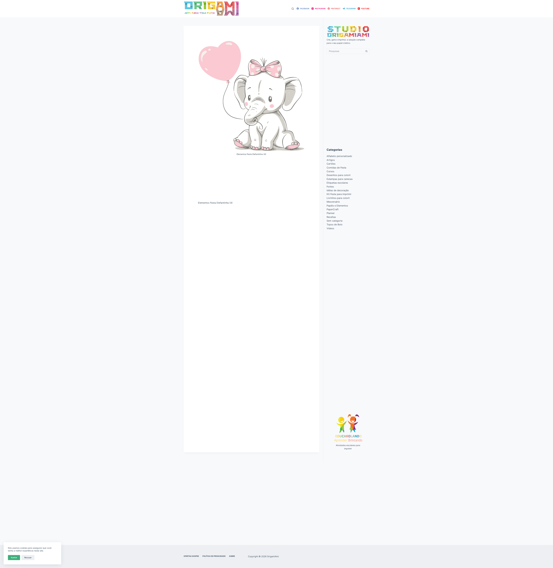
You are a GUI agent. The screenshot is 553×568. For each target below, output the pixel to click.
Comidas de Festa (336, 167)
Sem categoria (334, 220)
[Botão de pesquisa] (366, 51)
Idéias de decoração (338, 190)
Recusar (28, 557)
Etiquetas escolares (337, 182)
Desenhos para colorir (339, 175)
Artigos (331, 160)
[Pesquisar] (293, 9)
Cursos (330, 171)
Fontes (330, 186)
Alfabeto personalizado (339, 156)
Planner (331, 213)
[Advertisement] (251, 179)
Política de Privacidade (214, 556)
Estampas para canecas (340, 179)
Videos (330, 228)
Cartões (331, 163)
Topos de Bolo (334, 224)
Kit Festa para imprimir (339, 194)
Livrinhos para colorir (338, 198)
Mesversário (333, 201)
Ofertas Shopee (191, 556)
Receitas (331, 217)
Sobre (232, 556)
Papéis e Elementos (337, 205)
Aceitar (14, 557)
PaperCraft (333, 209)
